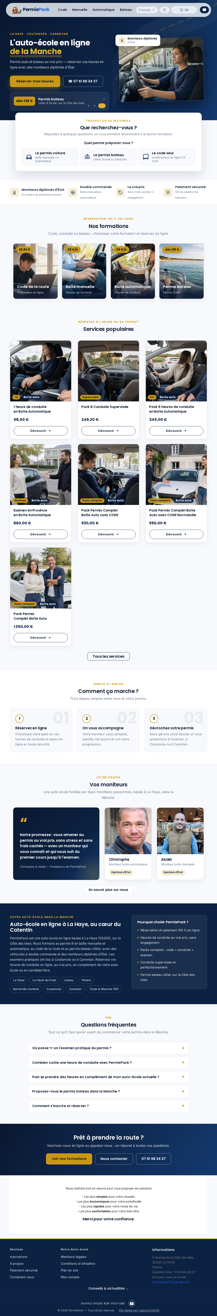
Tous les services (108, 656)
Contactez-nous (22, 1277)
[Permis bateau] (102, 105)
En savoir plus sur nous (108, 889)
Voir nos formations (69, 1158)
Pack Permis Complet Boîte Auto (30, 616)
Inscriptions (19, 1257)
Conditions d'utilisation (78, 1264)
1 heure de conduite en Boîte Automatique (32, 409)
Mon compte (70, 1277)
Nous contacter (114, 1158)
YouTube (132, 1303)
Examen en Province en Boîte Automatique (32, 512)
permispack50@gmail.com (170, 1282)
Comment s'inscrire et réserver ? (60, 1106)
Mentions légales (73, 1257)
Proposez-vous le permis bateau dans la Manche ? (76, 1091)
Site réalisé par (139, 1310)
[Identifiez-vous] (165, 10)
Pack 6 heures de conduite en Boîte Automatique (171, 409)
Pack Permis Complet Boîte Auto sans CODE (99, 512)
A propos (17, 1264)
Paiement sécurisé (24, 1270)
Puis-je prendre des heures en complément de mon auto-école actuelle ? (95, 1077)
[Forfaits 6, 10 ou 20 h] (94, 105)
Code (62, 10)
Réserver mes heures (35, 81)
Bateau (126, 10)
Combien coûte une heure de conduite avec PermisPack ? (82, 1062)
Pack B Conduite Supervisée (104, 407)
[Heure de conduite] (88, 105)
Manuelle (79, 10)
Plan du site (69, 1270)
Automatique (104, 10)
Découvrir (38, 431)
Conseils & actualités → (108, 1288)
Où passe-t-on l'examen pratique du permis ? (71, 1048)
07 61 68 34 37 (82, 81)
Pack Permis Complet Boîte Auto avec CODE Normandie (172, 512)
